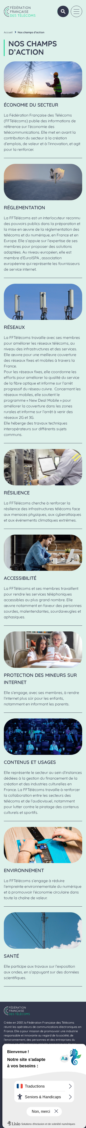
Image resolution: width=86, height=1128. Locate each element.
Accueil (8, 32)
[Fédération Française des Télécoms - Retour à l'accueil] (20, 11)
